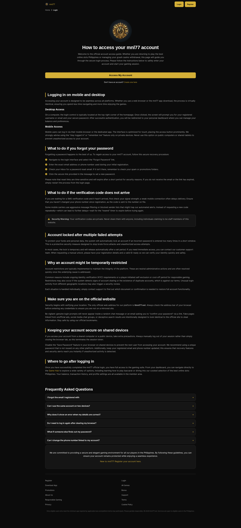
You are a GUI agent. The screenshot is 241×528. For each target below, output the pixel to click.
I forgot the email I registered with (63, 397)
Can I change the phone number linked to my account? (73, 440)
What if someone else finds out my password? (69, 431)
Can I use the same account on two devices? (68, 406)
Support (125, 495)
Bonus (124, 490)
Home (47, 10)
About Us (49, 495)
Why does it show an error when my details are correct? (74, 414)
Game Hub (54, 370)
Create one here (130, 82)
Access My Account (120, 75)
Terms (124, 500)
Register (190, 4)
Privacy (48, 504)
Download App (51, 485)
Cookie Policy (127, 504)
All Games (126, 485)
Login (179, 4)
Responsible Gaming (53, 500)
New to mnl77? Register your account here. (120, 461)
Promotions (49, 490)
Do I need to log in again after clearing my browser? (71, 423)
